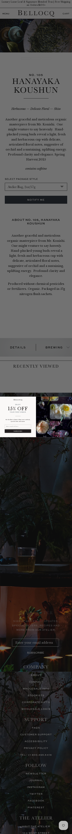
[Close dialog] (70, 398)
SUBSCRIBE (18, 431)
